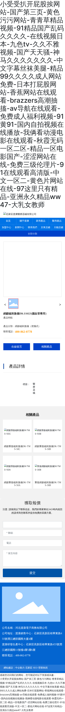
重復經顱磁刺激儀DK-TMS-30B (48, 484)
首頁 (8, 221)
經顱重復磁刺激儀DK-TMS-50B (48, 447)
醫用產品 (57, 221)
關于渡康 (24, 221)
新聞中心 (19, 227)
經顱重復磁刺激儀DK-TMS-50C (17, 447)
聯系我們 (32, 227)
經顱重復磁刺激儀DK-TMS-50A (17, 484)
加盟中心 (6, 227)
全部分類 (32, 233)
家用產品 (40, 221)
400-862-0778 (23, 331)
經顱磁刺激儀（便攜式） (28, 326)
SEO (35, 668)
